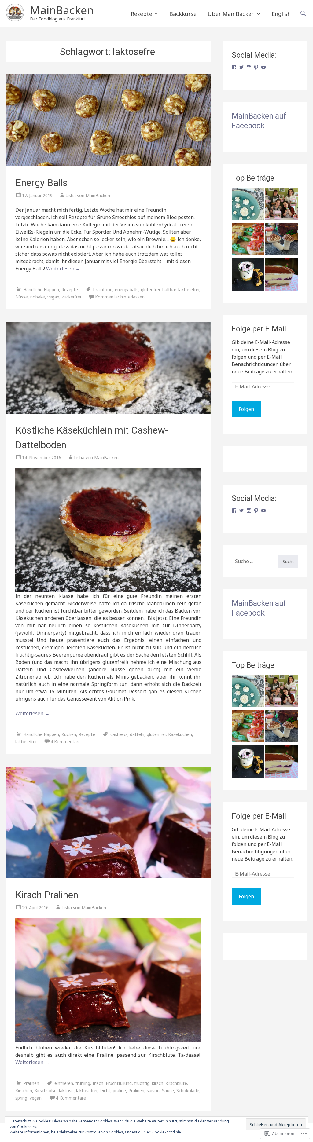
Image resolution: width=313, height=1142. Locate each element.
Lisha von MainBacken (87, 195)
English (281, 13)
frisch (98, 1083)
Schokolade (187, 1090)
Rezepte (141, 13)
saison (153, 1090)
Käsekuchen (180, 734)
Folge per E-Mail (259, 328)
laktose (66, 1090)
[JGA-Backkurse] (281, 205)
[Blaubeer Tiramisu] (281, 275)
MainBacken (62, 10)
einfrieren (63, 1083)
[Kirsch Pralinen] (108, 823)
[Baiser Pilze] (281, 240)
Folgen (246, 409)
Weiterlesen (63, 268)
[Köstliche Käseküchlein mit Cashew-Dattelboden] (108, 368)
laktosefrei (188, 289)
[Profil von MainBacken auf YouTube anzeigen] (263, 67)
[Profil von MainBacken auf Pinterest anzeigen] (256, 67)
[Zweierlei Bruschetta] (248, 240)
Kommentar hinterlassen (120, 297)
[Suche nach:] (255, 561)
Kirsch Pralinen (46, 895)
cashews (118, 734)
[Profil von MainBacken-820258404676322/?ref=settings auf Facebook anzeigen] (234, 67)
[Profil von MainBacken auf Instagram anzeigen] (248, 67)
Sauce (168, 1090)
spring (21, 1098)
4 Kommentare (65, 742)
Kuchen (68, 734)
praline (119, 1090)
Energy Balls (41, 183)
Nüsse (21, 297)
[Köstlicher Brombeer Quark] (248, 275)
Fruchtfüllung (119, 1083)
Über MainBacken (231, 13)
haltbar (169, 289)
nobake (37, 297)
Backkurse (183, 13)
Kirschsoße (46, 1090)
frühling (82, 1083)
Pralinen (31, 1083)
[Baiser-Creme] (248, 205)
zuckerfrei (71, 297)
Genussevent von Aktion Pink (100, 698)
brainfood (102, 289)
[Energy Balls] (108, 120)
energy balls (126, 289)
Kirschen (23, 1090)
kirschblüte (176, 1083)
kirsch (157, 1083)
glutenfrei (150, 289)
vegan (53, 297)
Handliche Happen (41, 289)
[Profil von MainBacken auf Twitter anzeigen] (241, 67)
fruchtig (141, 1083)
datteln (137, 734)
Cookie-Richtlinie (166, 1132)
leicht (105, 1090)
